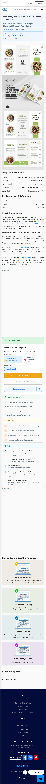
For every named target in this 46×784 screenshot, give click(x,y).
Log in (29, 3)
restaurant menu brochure (20, 247)
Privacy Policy (23, 706)
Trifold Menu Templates (35, 201)
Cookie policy (23, 709)
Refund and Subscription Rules (23, 712)
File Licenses (23, 700)
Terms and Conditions (23, 703)
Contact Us (23, 735)
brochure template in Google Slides (24, 224)
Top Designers (23, 729)
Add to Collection (20, 389)
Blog (23, 723)
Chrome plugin (23, 732)
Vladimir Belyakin (18, 36)
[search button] (42, 9)
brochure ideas (26, 258)
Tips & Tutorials (23, 726)
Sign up (39, 3)
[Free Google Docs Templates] (4, 9)
